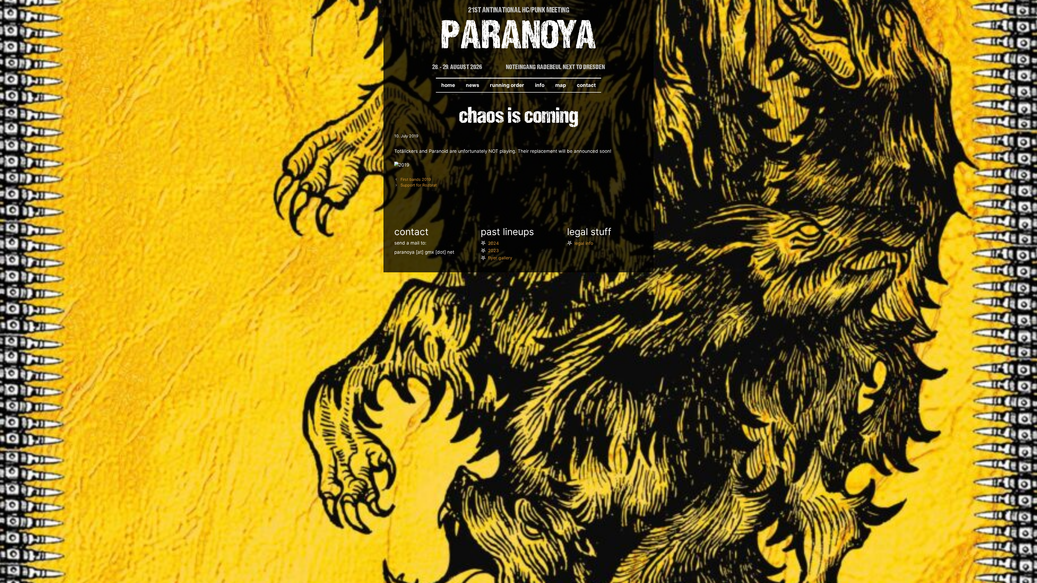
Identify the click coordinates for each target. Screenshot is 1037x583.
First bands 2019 (415, 179)
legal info (583, 243)
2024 (493, 243)
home (448, 85)
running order (507, 85)
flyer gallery (500, 257)
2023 (493, 250)
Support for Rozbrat (418, 185)
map (560, 85)
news (472, 85)
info (539, 85)
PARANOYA (518, 38)
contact (586, 85)
